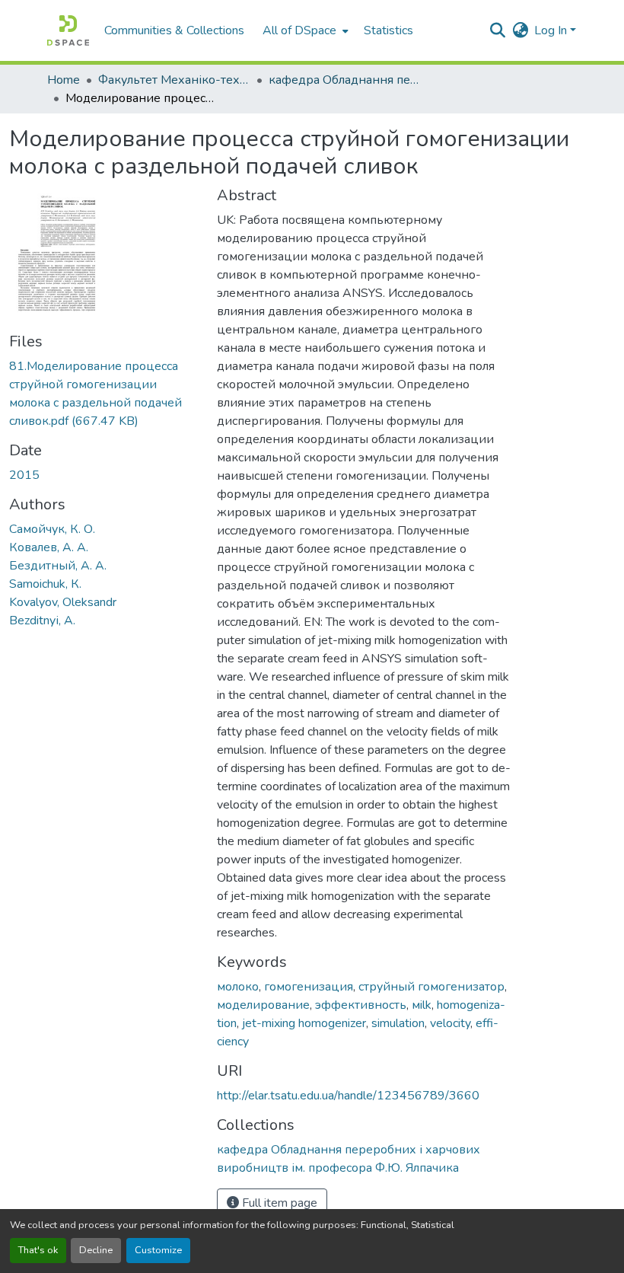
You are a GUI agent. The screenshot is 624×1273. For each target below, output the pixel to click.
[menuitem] (304, 30)
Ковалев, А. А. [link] (48, 547)
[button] (68, 30)
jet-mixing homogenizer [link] (304, 1023)
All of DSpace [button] (299, 30)
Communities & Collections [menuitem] (174, 30)
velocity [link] (450, 1023)
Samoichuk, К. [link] (45, 584)
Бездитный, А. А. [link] (58, 565)
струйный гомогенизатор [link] (431, 986)
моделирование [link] (263, 1005)
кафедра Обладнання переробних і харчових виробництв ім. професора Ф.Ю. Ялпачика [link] (345, 80)
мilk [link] (421, 1005)
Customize (158, 1250)
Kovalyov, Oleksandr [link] (62, 602)
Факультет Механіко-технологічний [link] (174, 80)
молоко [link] (238, 986)
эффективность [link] (360, 1005)
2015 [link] (24, 475)
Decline (96, 1250)
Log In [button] (552, 30)
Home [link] (63, 80)
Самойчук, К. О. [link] (52, 529)
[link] (104, 393)
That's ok (38, 1250)
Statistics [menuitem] (388, 30)
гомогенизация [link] (308, 986)
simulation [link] (398, 1023)
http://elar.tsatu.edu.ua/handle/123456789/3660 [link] (348, 1095)
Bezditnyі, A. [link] (42, 620)
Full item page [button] (278, 1203)
